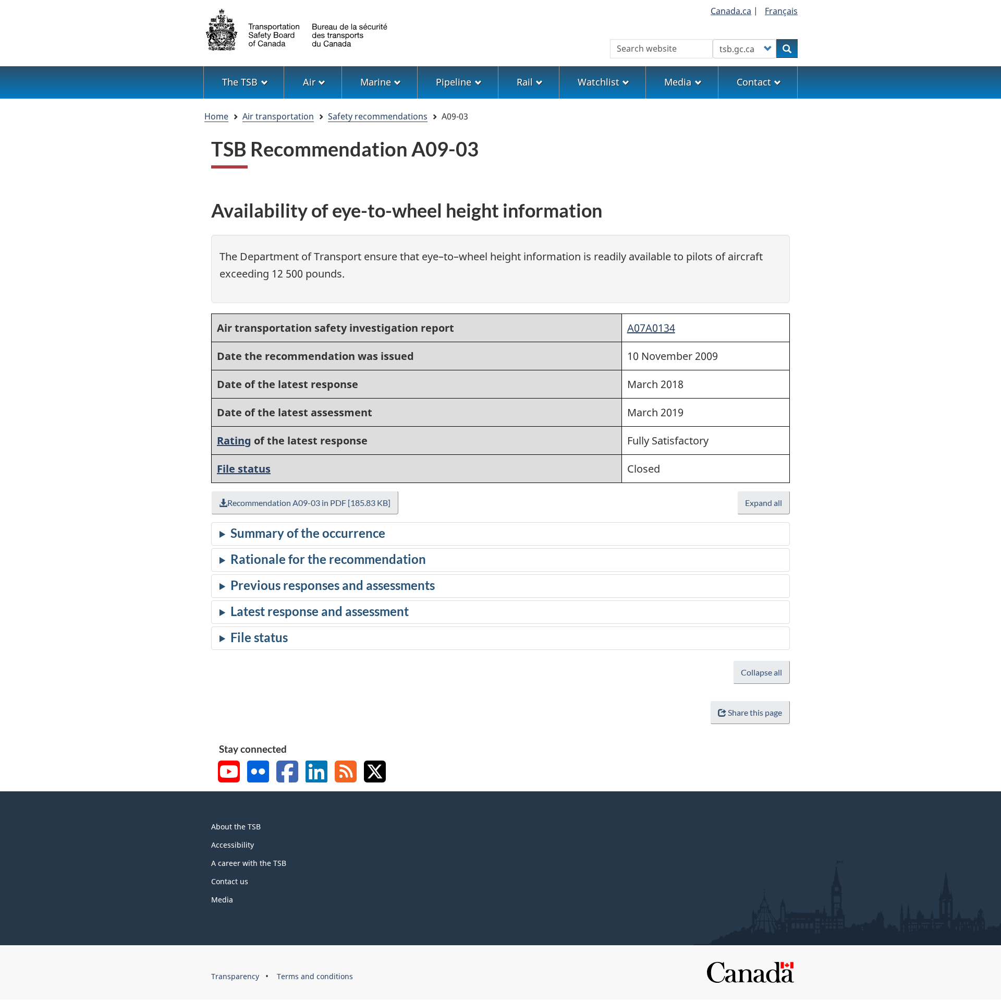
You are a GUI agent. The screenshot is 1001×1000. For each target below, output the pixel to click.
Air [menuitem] (309, 82)
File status (244, 469)
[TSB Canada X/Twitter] (375, 773)
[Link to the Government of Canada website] (750, 972)
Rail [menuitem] (525, 82)
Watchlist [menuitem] (598, 82)
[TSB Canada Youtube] (229, 773)
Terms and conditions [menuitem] (315, 976)
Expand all (763, 503)
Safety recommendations (378, 116)
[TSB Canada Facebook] (287, 773)
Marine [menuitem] (375, 82)
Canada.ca (731, 11)
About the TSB (236, 827)
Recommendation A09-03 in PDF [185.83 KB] (308, 503)
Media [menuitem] (677, 82)
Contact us (229, 881)
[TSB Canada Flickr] (258, 773)
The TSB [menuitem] (240, 82)
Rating (234, 440)
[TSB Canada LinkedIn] (316, 773)
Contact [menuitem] (754, 82)
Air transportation (278, 116)
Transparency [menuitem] (235, 976)
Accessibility (232, 845)
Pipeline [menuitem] (453, 82)
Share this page (755, 712)
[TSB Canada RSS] (346, 773)
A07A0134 (651, 328)
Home (216, 116)
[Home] (297, 28)
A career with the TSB (248, 863)
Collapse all (761, 672)
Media (222, 900)
